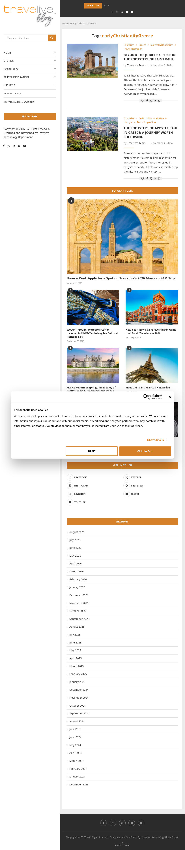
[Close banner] (170, 397)
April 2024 (75, 753)
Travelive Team (136, 65)
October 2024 (77, 705)
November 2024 (79, 697)
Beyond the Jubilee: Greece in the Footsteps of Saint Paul (150, 57)
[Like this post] (142, 100)
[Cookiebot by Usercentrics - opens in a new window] (146, 397)
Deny (92, 450)
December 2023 (78, 784)
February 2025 (78, 674)
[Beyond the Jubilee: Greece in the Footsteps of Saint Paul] (92, 61)
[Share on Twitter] (151, 100)
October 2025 (77, 611)
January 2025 (77, 682)
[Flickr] (19, 145)
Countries (11, 69)
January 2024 (77, 776)
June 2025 (75, 642)
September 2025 (79, 618)
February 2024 (78, 768)
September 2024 (79, 713)
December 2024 (78, 689)
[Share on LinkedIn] (155, 100)
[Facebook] (4, 145)
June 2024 (75, 737)
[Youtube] (24, 145)
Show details (155, 439)
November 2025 (79, 603)
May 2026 (75, 555)
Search (52, 38)
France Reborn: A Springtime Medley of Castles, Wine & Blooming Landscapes (91, 389)
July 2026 (74, 540)
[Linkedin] (14, 145)
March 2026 (76, 571)
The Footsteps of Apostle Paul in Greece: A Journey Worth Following (151, 132)
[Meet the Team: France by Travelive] (152, 365)
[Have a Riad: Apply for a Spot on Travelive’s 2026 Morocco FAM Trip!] (122, 236)
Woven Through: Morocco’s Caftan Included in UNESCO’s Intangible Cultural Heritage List (92, 333)
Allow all (145, 450)
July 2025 (74, 634)
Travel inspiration (16, 77)
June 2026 (75, 547)
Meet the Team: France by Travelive (148, 387)
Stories (9, 60)
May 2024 (75, 745)
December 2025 (78, 595)
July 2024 (74, 729)
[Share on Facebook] (147, 100)
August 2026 (76, 532)
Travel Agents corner (19, 101)
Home (7, 52)
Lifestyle (9, 85)
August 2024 (76, 721)
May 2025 (75, 650)
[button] (104, 5)
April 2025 (75, 658)
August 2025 (76, 626)
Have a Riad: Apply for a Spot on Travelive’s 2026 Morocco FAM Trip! (121, 278)
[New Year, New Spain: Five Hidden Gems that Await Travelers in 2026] (152, 307)
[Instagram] (9, 145)
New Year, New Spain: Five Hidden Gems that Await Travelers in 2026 (151, 331)
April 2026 (75, 563)
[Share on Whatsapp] (159, 100)
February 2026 (78, 579)
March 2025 (76, 666)
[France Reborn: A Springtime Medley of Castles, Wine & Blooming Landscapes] (93, 365)
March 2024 (76, 760)
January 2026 (77, 587)
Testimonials (12, 93)
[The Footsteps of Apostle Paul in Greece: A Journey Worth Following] (92, 134)
